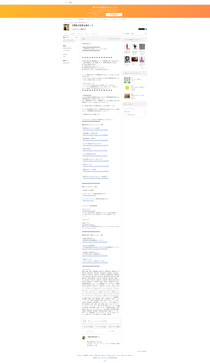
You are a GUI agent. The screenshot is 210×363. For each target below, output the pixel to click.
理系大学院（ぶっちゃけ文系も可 (142, 53)
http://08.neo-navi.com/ (88, 211)
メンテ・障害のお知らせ (129, 114)
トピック (79, 33)
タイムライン (90, 331)
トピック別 (111, 331)
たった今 (89, 338)
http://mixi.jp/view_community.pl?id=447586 (95, 145)
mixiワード (130, 355)
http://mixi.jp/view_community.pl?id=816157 (96, 178)
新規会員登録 (114, 14)
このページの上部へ (142, 351)
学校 (76, 22)
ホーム (65, 22)
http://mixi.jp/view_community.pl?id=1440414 (96, 171)
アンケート (94, 33)
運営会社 (95, 357)
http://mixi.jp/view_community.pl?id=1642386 (96, 161)
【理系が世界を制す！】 (93, 337)
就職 (65, 63)
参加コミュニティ (91, 19)
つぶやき (72, 33)
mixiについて (80, 355)
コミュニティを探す (102, 19)
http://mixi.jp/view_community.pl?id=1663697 (94, 242)
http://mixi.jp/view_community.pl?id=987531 (95, 130)
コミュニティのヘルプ (129, 108)
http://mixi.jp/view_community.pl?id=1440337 (96, 166)
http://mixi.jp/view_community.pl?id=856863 (95, 135)
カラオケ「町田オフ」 (137, 79)
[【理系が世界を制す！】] (83, 337)
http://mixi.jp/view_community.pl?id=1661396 (94, 255)
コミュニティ (71, 22)
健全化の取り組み (113, 357)
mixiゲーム (104, 355)
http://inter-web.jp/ (88, 200)
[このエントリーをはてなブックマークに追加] (146, 29)
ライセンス (91, 355)
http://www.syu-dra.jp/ (88, 224)
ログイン (96, 14)
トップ (66, 33)
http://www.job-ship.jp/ (89, 195)
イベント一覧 (113, 19)
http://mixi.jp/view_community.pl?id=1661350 (94, 249)
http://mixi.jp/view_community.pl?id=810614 (95, 140)
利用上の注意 (127, 111)
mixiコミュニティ (111, 355)
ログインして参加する (80, 29)
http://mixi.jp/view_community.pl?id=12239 (95, 155)
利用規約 (86, 355)
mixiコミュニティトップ (70, 19)
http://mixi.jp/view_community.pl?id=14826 (95, 150)
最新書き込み (82, 19)
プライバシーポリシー (103, 357)
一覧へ (142, 68)
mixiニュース (124, 355)
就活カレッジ (134, 64)
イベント (86, 33)
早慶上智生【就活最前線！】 (134, 53)
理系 (69, 63)
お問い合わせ (97, 355)
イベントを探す (122, 19)
